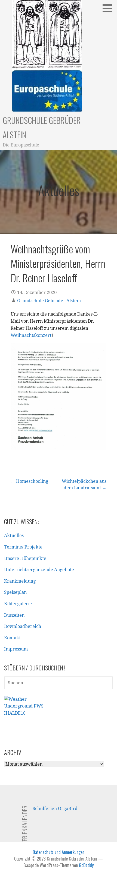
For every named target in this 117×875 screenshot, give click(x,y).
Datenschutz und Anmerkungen (58, 852)
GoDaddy (86, 865)
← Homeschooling (29, 481)
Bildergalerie (18, 603)
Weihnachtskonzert (31, 335)
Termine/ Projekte (23, 547)
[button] (109, 8)
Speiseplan (15, 592)
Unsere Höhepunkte (25, 558)
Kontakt (12, 637)
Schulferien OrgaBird (55, 808)
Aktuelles (14, 535)
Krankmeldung (20, 581)
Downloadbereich (22, 626)
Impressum (16, 649)
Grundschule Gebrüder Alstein (49, 300)
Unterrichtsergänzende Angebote (39, 569)
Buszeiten (14, 615)
